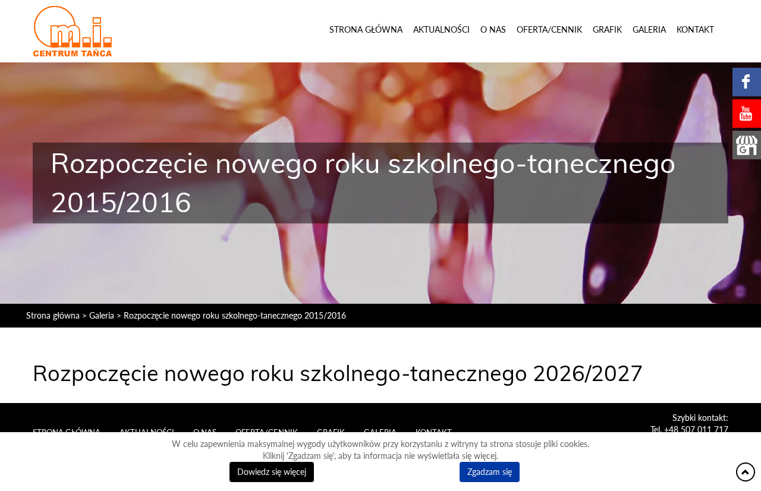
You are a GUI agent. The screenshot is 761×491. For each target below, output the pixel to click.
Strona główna (365, 29)
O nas (493, 29)
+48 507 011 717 (696, 429)
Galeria (649, 29)
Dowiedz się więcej (271, 471)
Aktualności (441, 29)
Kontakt (695, 29)
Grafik (607, 29)
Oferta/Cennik (549, 29)
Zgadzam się (489, 471)
